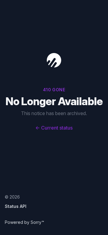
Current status (54, 128)
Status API (15, 206)
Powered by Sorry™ (24, 222)
